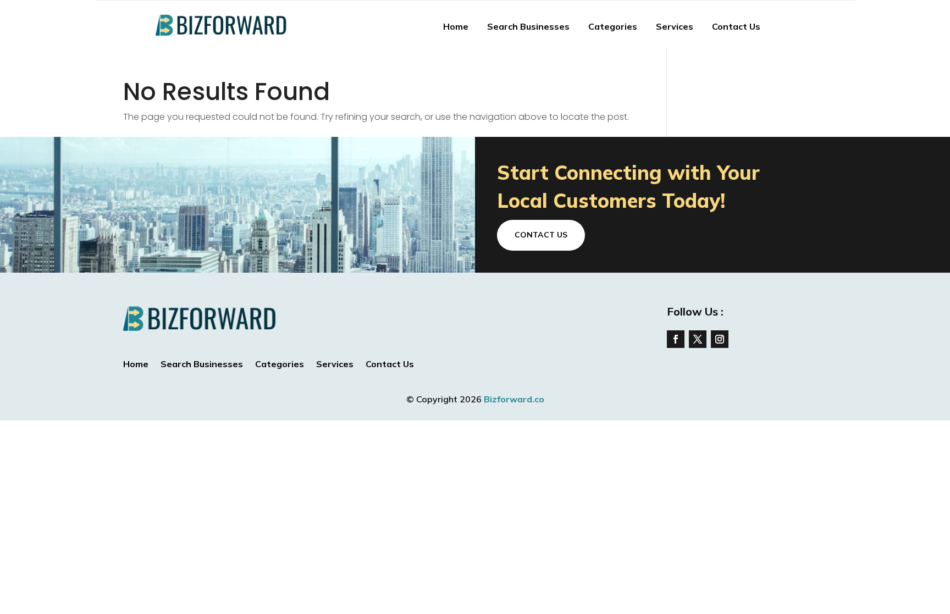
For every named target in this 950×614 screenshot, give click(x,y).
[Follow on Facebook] (675, 339)
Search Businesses (528, 26)
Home (455, 26)
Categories (612, 26)
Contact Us (736, 26)
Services (674, 26)
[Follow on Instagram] (719, 339)
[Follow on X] (697, 339)
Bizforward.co (514, 399)
